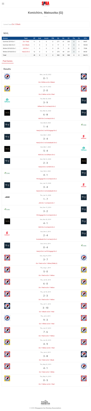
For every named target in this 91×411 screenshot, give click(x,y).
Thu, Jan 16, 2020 (45, 195)
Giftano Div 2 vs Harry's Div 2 (47, 106)
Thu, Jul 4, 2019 (45, 316)
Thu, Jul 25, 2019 (45, 280)
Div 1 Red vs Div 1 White (46, 372)
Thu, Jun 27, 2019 (45, 328)
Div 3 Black (16, 24)
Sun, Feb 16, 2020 (45, 159)
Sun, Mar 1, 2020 (45, 135)
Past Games (7, 61)
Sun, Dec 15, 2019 (45, 207)
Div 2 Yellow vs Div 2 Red (46, 94)
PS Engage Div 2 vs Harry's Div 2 (47, 179)
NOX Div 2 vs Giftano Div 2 (46, 154)
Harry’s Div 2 (26, 52)
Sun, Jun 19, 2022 (45, 86)
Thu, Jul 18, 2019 (45, 292)
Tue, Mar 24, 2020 (45, 98)
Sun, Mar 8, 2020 (45, 123)
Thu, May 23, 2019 (45, 364)
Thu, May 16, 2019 (45, 376)
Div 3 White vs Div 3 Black (47, 82)
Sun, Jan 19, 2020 (45, 183)
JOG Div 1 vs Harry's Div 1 (47, 203)
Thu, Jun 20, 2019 (45, 340)
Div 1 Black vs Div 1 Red (46, 312)
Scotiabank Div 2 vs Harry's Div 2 (46, 239)
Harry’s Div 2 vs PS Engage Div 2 (47, 130)
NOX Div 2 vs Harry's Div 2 (47, 118)
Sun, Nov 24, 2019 (45, 219)
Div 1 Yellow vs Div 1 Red (46, 348)
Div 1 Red (26, 41)
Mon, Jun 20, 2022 (45, 74)
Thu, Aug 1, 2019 (45, 268)
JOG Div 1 (26, 48)
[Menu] (3, 3)
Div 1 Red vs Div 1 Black (46, 360)
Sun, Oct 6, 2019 (45, 243)
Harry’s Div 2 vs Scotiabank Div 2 (46, 142)
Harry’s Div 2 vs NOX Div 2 (47, 167)
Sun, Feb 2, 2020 (45, 171)
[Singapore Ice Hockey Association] (45, 3)
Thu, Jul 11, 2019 (45, 304)
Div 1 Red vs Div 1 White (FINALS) (46, 263)
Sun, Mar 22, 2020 (45, 111)
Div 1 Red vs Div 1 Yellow (46, 275)
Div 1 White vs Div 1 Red (46, 324)
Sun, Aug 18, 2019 (45, 256)
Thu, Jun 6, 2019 (45, 352)
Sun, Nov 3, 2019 (45, 231)
